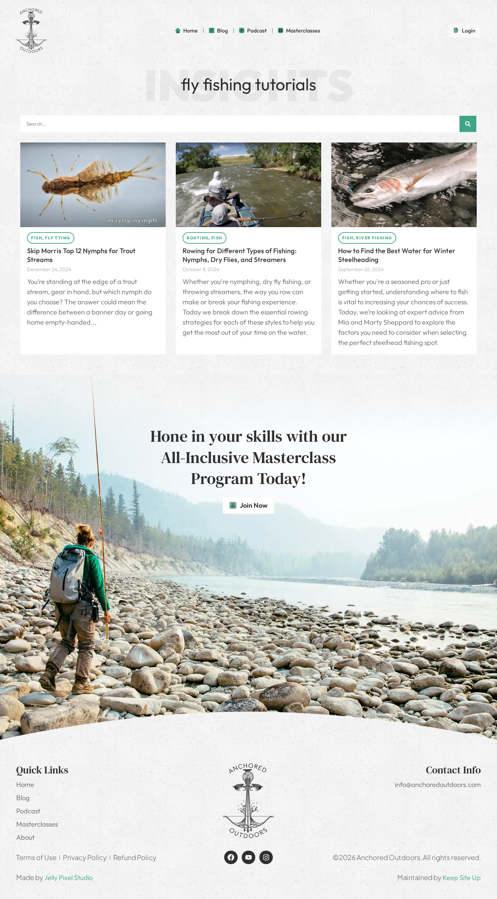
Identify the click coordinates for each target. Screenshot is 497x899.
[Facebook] (231, 857)
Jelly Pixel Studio (68, 877)
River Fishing (374, 237)
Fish (36, 237)
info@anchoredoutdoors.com (438, 784)
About (25, 837)
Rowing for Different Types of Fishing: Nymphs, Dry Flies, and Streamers (240, 255)
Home (25, 784)
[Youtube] (248, 857)
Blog (23, 797)
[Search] (467, 124)
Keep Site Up (462, 877)
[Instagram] (266, 857)
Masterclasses (37, 824)
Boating (198, 237)
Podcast (28, 811)
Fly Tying (57, 237)
